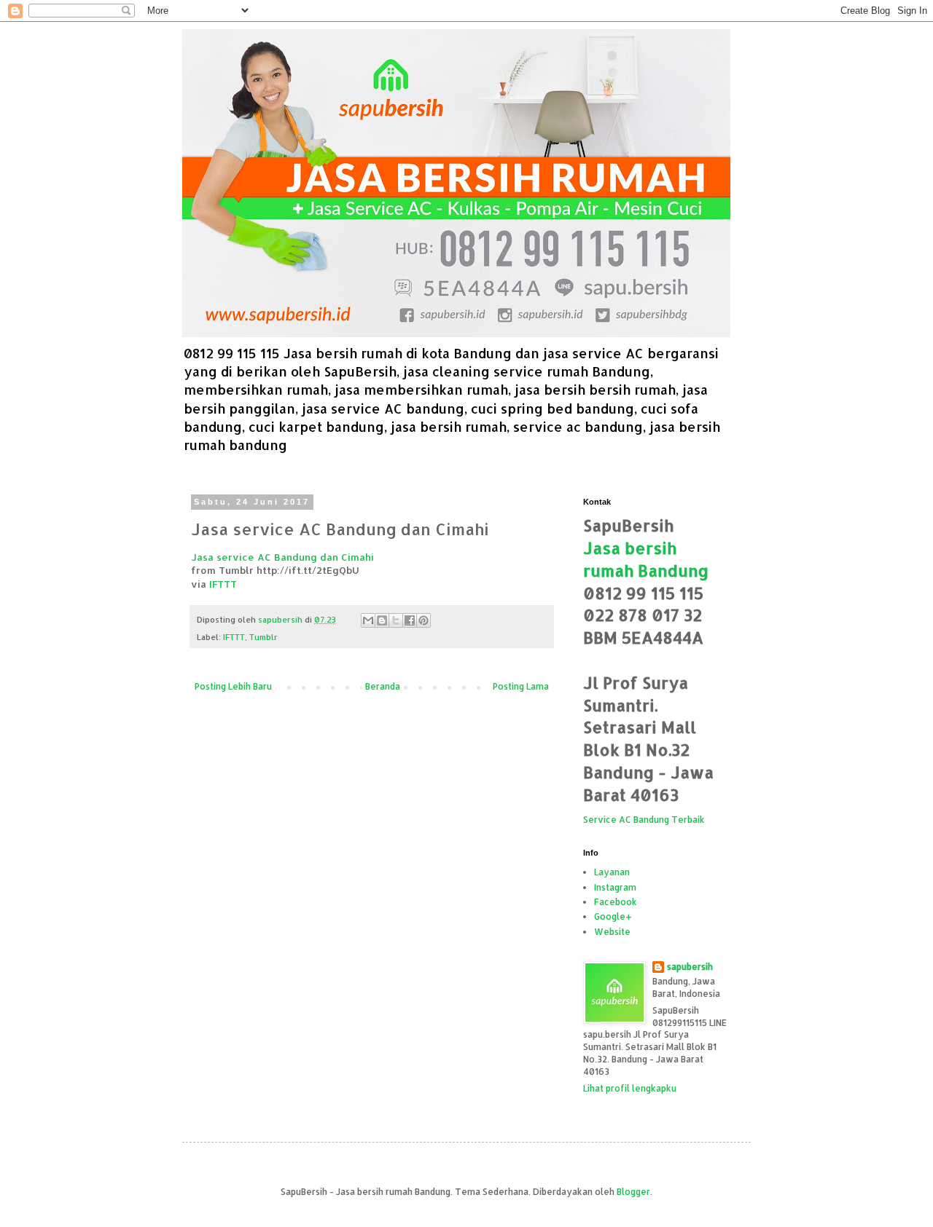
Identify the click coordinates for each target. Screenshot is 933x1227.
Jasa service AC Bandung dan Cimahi (282, 557)
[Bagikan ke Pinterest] (423, 620)
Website (612, 931)
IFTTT (223, 583)
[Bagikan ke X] (396, 620)
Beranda (382, 686)
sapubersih (690, 966)
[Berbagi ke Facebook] (409, 620)
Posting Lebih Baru (233, 686)
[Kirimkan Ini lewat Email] (368, 620)
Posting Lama (521, 686)
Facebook (615, 901)
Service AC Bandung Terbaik (644, 819)
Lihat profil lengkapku (629, 1088)
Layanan (612, 872)
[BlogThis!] (382, 620)
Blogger (633, 1191)
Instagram (615, 887)
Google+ (613, 916)
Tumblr (263, 637)
